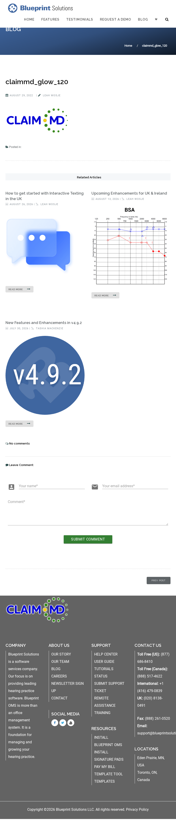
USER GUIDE (104, 661)
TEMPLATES (104, 781)
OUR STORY (61, 654)
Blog (143, 19)
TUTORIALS (103, 669)
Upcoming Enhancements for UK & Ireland (129, 193)
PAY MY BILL (104, 767)
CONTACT (59, 698)
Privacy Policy (137, 809)
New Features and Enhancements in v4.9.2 (44, 323)
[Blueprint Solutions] (39, 8)
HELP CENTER (106, 654)
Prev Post (158, 580)
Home (29, 19)
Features (50, 19)
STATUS (100, 676)
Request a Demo (115, 19)
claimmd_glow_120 (37, 82)
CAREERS (59, 676)
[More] (156, 19)
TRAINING (102, 713)
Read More (16, 289)
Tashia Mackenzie (49, 328)
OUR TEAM (60, 661)
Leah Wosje (51, 95)
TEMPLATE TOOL (108, 774)
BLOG (55, 669)
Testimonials (79, 19)
